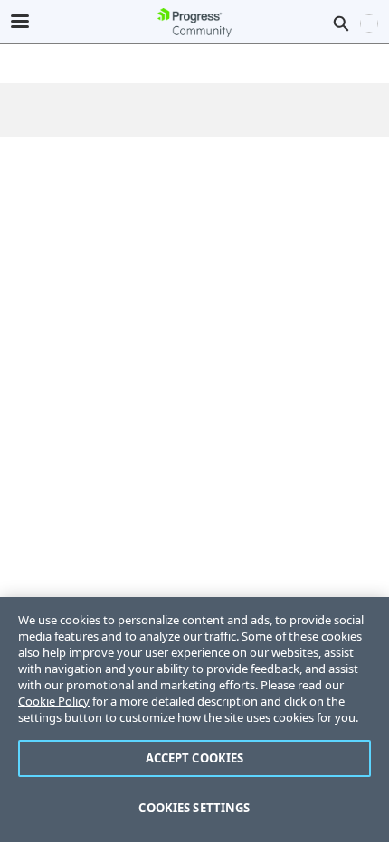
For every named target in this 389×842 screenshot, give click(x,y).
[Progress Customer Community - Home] (194, 22)
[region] (194, 719)
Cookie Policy (54, 701)
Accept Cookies (195, 758)
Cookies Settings (194, 808)
